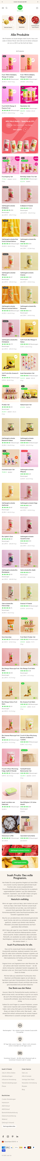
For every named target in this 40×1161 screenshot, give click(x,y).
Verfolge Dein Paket (28, 1079)
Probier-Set (6, 405)
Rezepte (24, 1086)
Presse (4, 1086)
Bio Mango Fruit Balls (27, 668)
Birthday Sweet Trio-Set (28, 176)
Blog (23, 1089)
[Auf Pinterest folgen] (12, 1136)
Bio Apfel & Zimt (7, 536)
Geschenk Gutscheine (27, 836)
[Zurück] (2, 2)
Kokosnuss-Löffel (7, 836)
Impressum (5, 1102)
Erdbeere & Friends (26, 206)
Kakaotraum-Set (26, 405)
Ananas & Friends (26, 603)
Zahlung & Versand (8, 1122)
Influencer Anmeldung (9, 1079)
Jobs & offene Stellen (8, 1073)
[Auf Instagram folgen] (8, 1136)
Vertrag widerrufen (9, 1126)
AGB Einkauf (6, 1109)
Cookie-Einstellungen (9, 1099)
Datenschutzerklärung (9, 1116)
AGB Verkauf (6, 1106)
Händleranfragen (7, 1076)
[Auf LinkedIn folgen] (17, 1136)
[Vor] (37, 2)
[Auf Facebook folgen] (3, 1136)
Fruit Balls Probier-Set (27, 637)
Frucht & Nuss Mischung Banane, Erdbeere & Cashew (28, 738)
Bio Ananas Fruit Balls (27, 702)
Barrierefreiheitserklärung (10, 1112)
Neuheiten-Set (25, 106)
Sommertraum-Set (8, 469)
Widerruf (4, 1119)
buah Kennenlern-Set (27, 373)
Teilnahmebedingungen (9, 1083)
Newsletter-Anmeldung (29, 1083)
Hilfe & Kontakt (26, 1076)
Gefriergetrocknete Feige (28, 503)
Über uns (25, 1073)
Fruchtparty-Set (7, 176)
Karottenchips (6, 637)
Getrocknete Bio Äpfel (27, 570)
